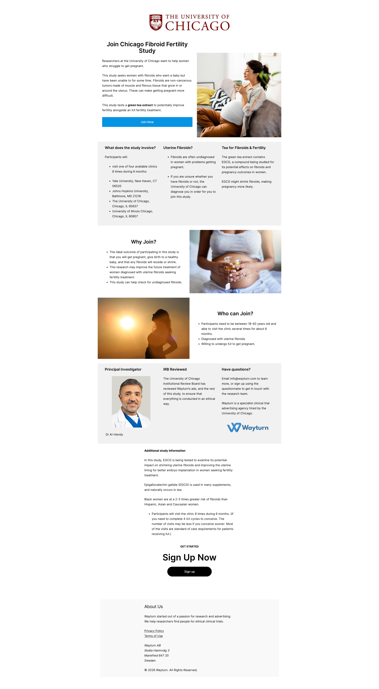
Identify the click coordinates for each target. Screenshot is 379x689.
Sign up (189, 571)
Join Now (147, 122)
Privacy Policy (154, 631)
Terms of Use (153, 636)
